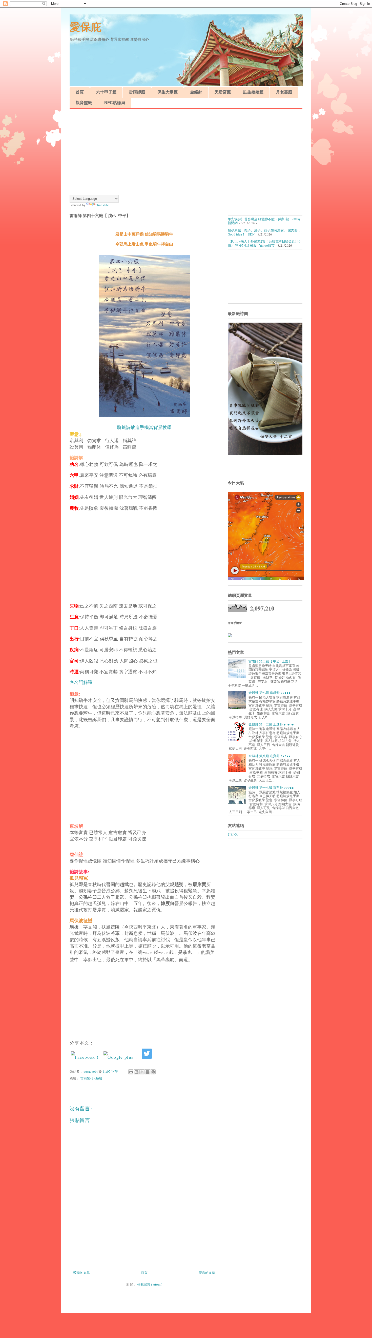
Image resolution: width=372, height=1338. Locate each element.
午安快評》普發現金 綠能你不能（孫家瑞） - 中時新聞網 (264, 221)
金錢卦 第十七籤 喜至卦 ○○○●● (271, 787)
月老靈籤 (284, 92)
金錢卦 (196, 92)
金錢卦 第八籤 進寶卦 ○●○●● (270, 756)
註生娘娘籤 (253, 92)
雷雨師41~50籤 (91, 1078)
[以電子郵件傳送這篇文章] (130, 1071)
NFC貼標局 (114, 103)
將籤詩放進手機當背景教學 (144, 427)
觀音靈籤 (84, 103)
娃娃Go (233, 834)
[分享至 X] (141, 1071)
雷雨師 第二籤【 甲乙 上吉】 (270, 661)
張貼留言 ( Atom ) (149, 1284)
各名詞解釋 (81, 682)
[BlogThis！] (136, 1071)
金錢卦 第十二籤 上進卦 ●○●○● (271, 724)
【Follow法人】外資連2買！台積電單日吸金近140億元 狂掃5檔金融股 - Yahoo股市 (264, 243)
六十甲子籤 (106, 92)
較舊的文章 (207, 1272)
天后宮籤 (223, 92)
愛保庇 (85, 27)
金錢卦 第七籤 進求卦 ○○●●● (270, 692)
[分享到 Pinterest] (153, 1071)
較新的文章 (81, 1272)
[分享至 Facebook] (147, 1071)
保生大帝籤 (167, 92)
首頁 (80, 92)
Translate (102, 205)
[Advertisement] (186, 151)
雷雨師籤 (137, 92)
